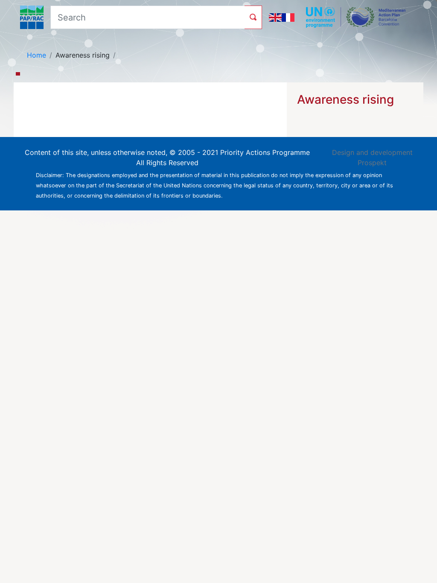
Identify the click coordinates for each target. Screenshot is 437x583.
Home (36, 55)
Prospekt (372, 162)
